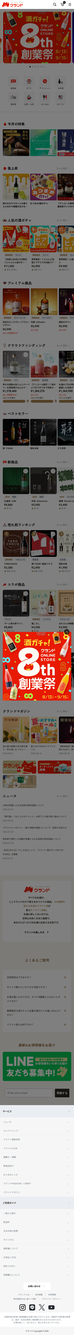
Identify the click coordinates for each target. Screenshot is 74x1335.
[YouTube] (51, 1307)
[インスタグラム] (22, 1307)
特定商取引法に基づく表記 (24, 1298)
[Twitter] (42, 1307)
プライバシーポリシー (51, 1298)
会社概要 (39, 1294)
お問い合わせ (34, 1286)
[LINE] (32, 1307)
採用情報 (52, 1294)
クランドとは (23, 1294)
